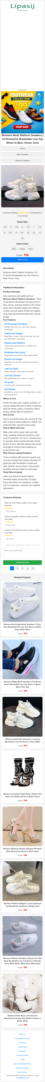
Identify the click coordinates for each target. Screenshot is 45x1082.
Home (22, 148)
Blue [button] (14, 249)
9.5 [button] (22, 233)
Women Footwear (23, 161)
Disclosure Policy (22, 1055)
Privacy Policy (22, 1072)
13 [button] (23, 238)
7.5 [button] (39, 227)
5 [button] (11, 227)
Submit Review (22, 562)
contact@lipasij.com (22, 1078)
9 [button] (16, 233)
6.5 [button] (28, 227)
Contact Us (22, 1043)
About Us (22, 1034)
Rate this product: (15, 545)
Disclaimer (22, 1051)
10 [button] (28, 233)
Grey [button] (31, 249)
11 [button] (34, 233)
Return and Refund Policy (22, 1064)
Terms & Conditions (22, 1068)
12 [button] (40, 233)
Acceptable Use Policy (22, 1038)
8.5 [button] (10, 233)
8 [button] (4, 233)
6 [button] (22, 227)
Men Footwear (22, 154)
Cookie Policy (22, 1047)
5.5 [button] (17, 227)
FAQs (22, 1060)
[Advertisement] (22, 50)
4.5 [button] (5, 227)
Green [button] (22, 249)
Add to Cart (23, 260)
